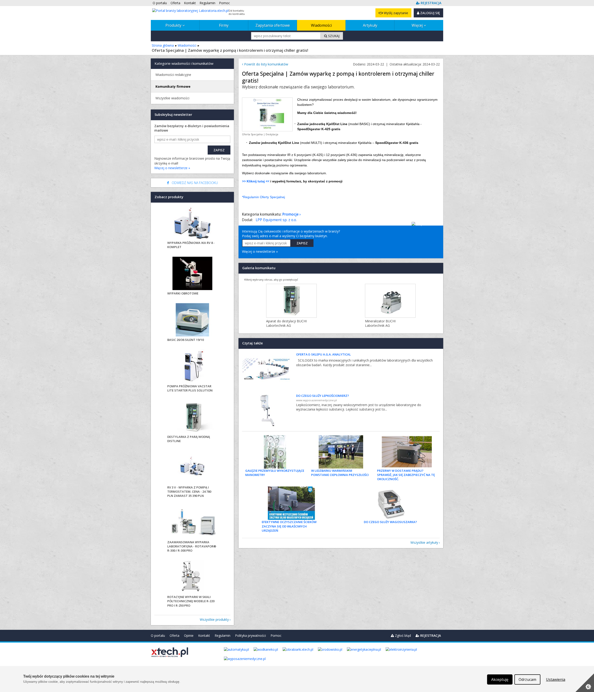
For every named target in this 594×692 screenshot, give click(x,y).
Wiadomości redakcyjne (173, 74)
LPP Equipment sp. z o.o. (276, 219)
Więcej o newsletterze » (260, 251)
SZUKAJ (333, 36)
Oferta (174, 635)
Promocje (290, 214)
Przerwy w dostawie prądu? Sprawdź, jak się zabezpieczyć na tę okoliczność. (406, 475)
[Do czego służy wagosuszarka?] (390, 503)
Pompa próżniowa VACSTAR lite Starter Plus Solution (190, 388)
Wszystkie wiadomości (172, 98)
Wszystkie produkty (214, 619)
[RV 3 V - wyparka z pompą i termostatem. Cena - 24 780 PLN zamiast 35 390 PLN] (192, 468)
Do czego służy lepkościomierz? (322, 396)
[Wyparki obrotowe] (192, 274)
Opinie (189, 635)
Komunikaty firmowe (172, 86)
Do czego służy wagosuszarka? (390, 522)
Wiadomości (321, 25)
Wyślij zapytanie (395, 13)
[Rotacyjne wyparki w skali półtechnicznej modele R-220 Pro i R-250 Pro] (192, 577)
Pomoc (276, 635)
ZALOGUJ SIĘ (429, 13)
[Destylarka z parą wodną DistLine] (192, 417)
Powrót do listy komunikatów (265, 64)
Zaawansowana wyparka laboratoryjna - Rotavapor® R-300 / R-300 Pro (191, 546)
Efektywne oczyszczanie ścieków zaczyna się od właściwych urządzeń (289, 526)
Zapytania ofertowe (272, 25)
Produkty (173, 25)
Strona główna (163, 45)
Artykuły (370, 25)
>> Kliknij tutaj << (255, 181)
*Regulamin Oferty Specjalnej (263, 197)
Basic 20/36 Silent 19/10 (185, 340)
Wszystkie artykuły (424, 542)
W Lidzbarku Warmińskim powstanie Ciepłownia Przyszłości (340, 473)
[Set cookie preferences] (584, 682)
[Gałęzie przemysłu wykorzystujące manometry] (275, 452)
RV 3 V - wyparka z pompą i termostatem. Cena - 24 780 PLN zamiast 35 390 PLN (189, 491)
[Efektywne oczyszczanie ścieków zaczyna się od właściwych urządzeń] (291, 503)
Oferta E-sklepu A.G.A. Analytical (323, 354)
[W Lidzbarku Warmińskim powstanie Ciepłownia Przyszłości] (341, 452)
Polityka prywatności (250, 635)
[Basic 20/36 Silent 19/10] (192, 320)
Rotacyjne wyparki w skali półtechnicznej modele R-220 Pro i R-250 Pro (190, 601)
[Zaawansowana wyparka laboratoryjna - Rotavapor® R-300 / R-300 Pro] (192, 522)
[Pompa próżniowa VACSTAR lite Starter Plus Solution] (192, 366)
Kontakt (204, 635)
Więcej (418, 25)
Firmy (224, 25)
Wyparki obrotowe (182, 293)
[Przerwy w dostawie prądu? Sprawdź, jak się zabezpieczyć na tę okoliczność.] (406, 452)
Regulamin (222, 635)
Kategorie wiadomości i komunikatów (184, 63)
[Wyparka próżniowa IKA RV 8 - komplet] (192, 223)
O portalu (158, 635)
